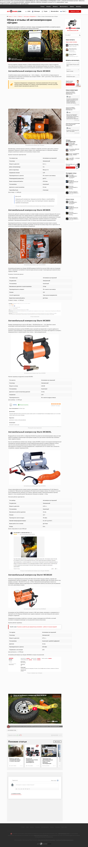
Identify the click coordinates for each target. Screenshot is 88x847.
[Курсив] (18, 789)
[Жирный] (16, 789)
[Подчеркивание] (20, 789)
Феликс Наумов (72, 54)
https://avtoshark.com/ (54, 726)
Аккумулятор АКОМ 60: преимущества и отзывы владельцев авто (70, 93)
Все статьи (57, 741)
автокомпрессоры (12, 730)
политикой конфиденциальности (64, 840)
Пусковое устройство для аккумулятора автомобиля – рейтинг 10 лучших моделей (37, 626)
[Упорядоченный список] (22, 789)
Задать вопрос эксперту (71, 42)
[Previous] (10, 756)
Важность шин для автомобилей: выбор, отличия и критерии (15, 760)
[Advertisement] (34, 100)
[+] (29, 788)
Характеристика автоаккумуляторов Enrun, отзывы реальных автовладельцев (48, 761)
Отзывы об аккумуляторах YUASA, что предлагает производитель (32, 760)
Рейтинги (20, 16)
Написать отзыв (75, 11)
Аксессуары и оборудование (30, 16)
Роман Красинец (73, 48)
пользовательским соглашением (46, 840)
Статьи (15, 16)
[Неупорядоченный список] (23, 789)
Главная (10, 16)
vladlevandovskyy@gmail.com (41, 835)
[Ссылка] (27, 789)
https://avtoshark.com (63, 833)
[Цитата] (25, 789)
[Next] (59, 756)
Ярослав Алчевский (73, 44)
